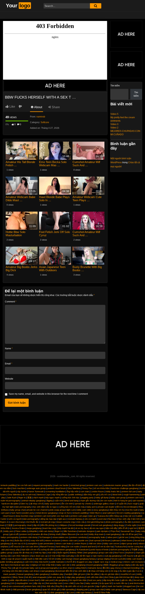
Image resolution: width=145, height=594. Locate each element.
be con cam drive (30, 546)
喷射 (106, 565)
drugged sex (130, 586)
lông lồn (59, 586)
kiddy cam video (84, 510)
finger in (21, 497)
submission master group (115, 485)
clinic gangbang (78, 565)
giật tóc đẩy (126, 580)
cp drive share (66, 568)
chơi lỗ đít (70, 562)
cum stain (84, 491)
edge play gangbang (75, 577)
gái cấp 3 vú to (135, 571)
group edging (104, 559)
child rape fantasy (84, 592)
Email (8, 363)
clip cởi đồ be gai (129, 534)
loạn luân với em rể (30, 549)
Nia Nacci (112, 519)
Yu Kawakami (82, 549)
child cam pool (46, 580)
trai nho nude (132, 510)
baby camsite (92, 583)
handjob (68, 574)
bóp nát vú (129, 516)
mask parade (9, 574)
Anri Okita (109, 577)
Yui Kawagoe (45, 537)
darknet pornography (120, 549)
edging (34, 565)
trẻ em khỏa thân (101, 488)
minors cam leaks (64, 543)
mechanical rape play (19, 565)
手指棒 (134, 549)
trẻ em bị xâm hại (105, 546)
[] (95, 6)
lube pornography (23, 507)
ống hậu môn (73, 491)
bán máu (81, 507)
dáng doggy (118, 525)
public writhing (75, 494)
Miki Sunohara (70, 531)
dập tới (36, 525)
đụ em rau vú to (18, 543)
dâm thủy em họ (117, 510)
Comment (10, 301)
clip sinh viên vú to (73, 586)
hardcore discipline (10, 503)
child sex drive (95, 543)
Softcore (45, 122)
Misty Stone (18, 577)
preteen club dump (28, 537)
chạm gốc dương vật (89, 500)
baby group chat (17, 510)
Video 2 (114, 127)
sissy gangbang (100, 510)
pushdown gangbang (65, 549)
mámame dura (94, 568)
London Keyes (97, 491)
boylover (130, 552)
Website (9, 378)
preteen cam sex (94, 485)
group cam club (106, 552)
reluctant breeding (131, 568)
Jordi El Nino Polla (102, 592)
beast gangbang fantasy (85, 559)
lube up (92, 516)
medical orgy (116, 562)
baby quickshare (52, 503)
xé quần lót (121, 503)
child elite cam (40, 559)
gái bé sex (123, 537)
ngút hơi (133, 528)
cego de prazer (14, 559)
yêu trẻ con (105, 494)
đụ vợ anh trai (28, 494)
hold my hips (40, 552)
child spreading (68, 589)
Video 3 (114, 124)
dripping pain (82, 589)
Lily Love (70, 592)
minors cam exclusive (134, 562)
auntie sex (83, 540)
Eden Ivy (24, 503)
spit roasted (138, 500)
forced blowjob (130, 507)
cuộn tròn (58, 500)
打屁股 (9, 525)
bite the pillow (93, 574)
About (38, 107)
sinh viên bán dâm (94, 577)
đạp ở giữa (101, 586)
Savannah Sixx (127, 531)
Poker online (21, 531)
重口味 (106, 568)
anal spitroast (109, 513)
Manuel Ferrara (47, 546)
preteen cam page (79, 516)
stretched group (77, 485)
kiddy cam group (118, 497)
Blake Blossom (69, 534)
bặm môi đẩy (111, 528)
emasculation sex (60, 537)
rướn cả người (14, 519)
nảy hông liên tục (59, 494)
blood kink (117, 494)
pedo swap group (57, 510)
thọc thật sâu (48, 586)
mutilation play (57, 574)
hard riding (61, 546)
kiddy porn (9, 531)
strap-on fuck (65, 513)
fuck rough (133, 503)
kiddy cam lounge (64, 559)
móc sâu (81, 522)
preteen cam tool (135, 497)
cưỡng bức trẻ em (67, 507)
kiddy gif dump (102, 497)
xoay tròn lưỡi (37, 540)
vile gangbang (61, 580)
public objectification (18, 580)
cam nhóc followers (20, 556)
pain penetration (46, 543)
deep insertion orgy (24, 516)
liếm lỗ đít (123, 528)
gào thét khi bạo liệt (124, 577)
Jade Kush (12, 497)
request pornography (42, 485)
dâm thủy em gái (91, 494)
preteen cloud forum (56, 488)
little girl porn (79, 574)
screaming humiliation (55, 491)
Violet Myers (95, 513)
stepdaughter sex (24, 583)
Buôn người (62, 552)
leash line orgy (49, 528)
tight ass (62, 519)
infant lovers (127, 540)
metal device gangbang (46, 513)
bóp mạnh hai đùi (65, 528)
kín (13, 583)
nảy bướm (22, 491)
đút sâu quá (137, 565)
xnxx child (68, 583)
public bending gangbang (11, 562)
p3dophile (32, 531)
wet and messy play (11, 549)
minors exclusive (52, 540)
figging (50, 500)
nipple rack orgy (101, 562)
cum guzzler (88, 586)
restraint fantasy (75, 519)
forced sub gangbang (102, 525)
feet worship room (54, 583)
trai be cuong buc (135, 546)
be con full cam (24, 485)
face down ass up (39, 556)
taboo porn (112, 537)
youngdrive (32, 543)
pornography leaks (97, 537)
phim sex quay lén (56, 577)
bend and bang (71, 500)
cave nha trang (17, 522)
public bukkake (57, 562)
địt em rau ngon (97, 528)
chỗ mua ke (15, 546)
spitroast (116, 540)
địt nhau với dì (36, 503)
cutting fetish (80, 568)
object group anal (129, 543)
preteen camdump (78, 537)
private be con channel (37, 510)
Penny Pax (87, 488)
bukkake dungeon (86, 531)
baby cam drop (31, 571)
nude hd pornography (10, 500)
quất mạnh (27, 559)
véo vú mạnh (90, 519)
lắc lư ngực (52, 507)
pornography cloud (23, 525)
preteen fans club (33, 586)
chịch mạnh (38, 497)
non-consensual (15, 586)
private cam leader (106, 507)
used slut (102, 519)
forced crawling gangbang (128, 513)
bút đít (28, 577)
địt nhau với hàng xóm (98, 571)
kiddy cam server (111, 543)
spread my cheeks (83, 503)
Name (9, 348)
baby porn (91, 507)
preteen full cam (128, 491)
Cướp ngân (131, 525)
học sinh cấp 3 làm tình (129, 519)
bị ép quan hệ (105, 583)
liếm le (119, 507)
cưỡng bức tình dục (70, 497)
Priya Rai (115, 531)
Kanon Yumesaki (36, 491)
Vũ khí (52, 559)
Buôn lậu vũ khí (22, 540)
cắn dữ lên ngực (83, 556)
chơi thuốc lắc (32, 522)
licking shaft (54, 534)
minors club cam (69, 540)
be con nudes (73, 546)
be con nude (106, 500)
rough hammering (131, 494)
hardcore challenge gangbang (124, 488)
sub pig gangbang (113, 556)
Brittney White (76, 552)
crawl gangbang (112, 534)
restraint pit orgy (47, 522)
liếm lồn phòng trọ (49, 525)
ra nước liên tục (120, 583)
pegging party (87, 497)
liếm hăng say (116, 516)
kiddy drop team (96, 534)
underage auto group (36, 488)
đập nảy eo (39, 583)
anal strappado (39, 577)
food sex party (94, 580)
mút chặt (52, 552)
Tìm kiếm (115, 85)
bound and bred (88, 546)
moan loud (34, 580)
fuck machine (19, 488)
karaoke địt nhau (40, 534)
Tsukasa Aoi (102, 516)
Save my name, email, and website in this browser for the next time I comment (48, 394)
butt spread (95, 540)
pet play (70, 556)
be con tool (82, 534)
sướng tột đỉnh (47, 549)
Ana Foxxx (119, 552)
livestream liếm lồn (64, 571)
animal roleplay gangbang (33, 500)
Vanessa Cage (43, 494)
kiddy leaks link (113, 491)
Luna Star (79, 583)
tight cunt (71, 510)
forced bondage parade (80, 525)
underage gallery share (104, 503)
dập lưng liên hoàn (111, 580)
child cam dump (46, 531)
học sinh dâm (39, 507)
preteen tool (25, 534)
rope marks (98, 556)
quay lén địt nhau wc (23, 552)
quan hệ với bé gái (50, 589)
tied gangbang (90, 552)
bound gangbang (94, 565)
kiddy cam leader (134, 559)
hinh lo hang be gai (122, 500)
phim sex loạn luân (60, 516)
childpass (63, 525)
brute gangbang (33, 589)
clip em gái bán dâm (110, 574)
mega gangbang (34, 528)
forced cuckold (118, 559)
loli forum (106, 540)
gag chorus (116, 568)
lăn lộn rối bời (135, 485)
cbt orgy (114, 571)
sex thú (9, 540)
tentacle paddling (8, 485)
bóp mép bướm (42, 562)
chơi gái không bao (95, 522)
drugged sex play (84, 562)
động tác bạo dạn (49, 519)
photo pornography (114, 522)
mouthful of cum (128, 574)
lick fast (4, 565)
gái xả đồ (14, 534)
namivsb (40, 116)
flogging (113, 565)
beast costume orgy (66, 522)
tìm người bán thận (77, 580)
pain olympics (102, 531)
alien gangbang (42, 574)
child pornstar (18, 589)
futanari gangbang (25, 574)
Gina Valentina (73, 488)
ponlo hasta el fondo (99, 549)
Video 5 (114, 114)
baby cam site (63, 565)
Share (55, 107)
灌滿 (29, 497)
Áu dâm (128, 522)
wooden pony (28, 513)
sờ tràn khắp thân (57, 556)
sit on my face (81, 528)
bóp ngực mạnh (52, 497)
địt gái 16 (17, 568)
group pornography (49, 568)
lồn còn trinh (67, 503)
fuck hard (16, 513)
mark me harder (61, 485)
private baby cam (31, 568)
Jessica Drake (18, 528)
